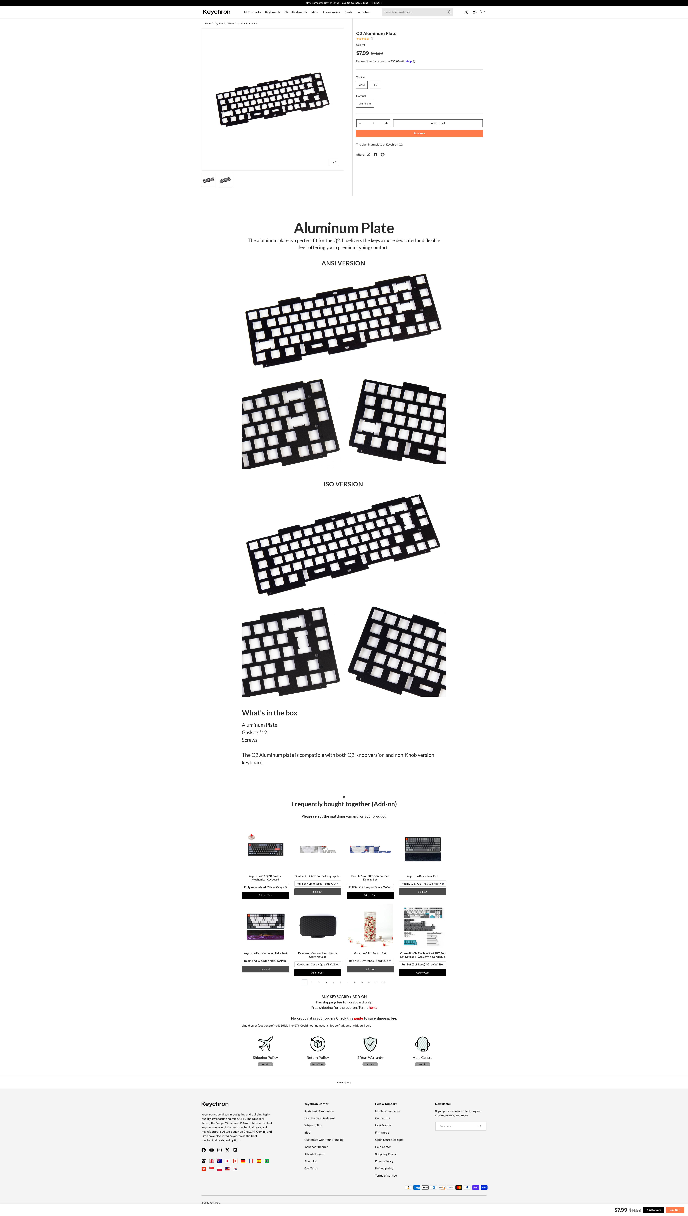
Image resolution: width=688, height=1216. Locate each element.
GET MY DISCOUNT (305, 638)
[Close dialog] (410, 567)
